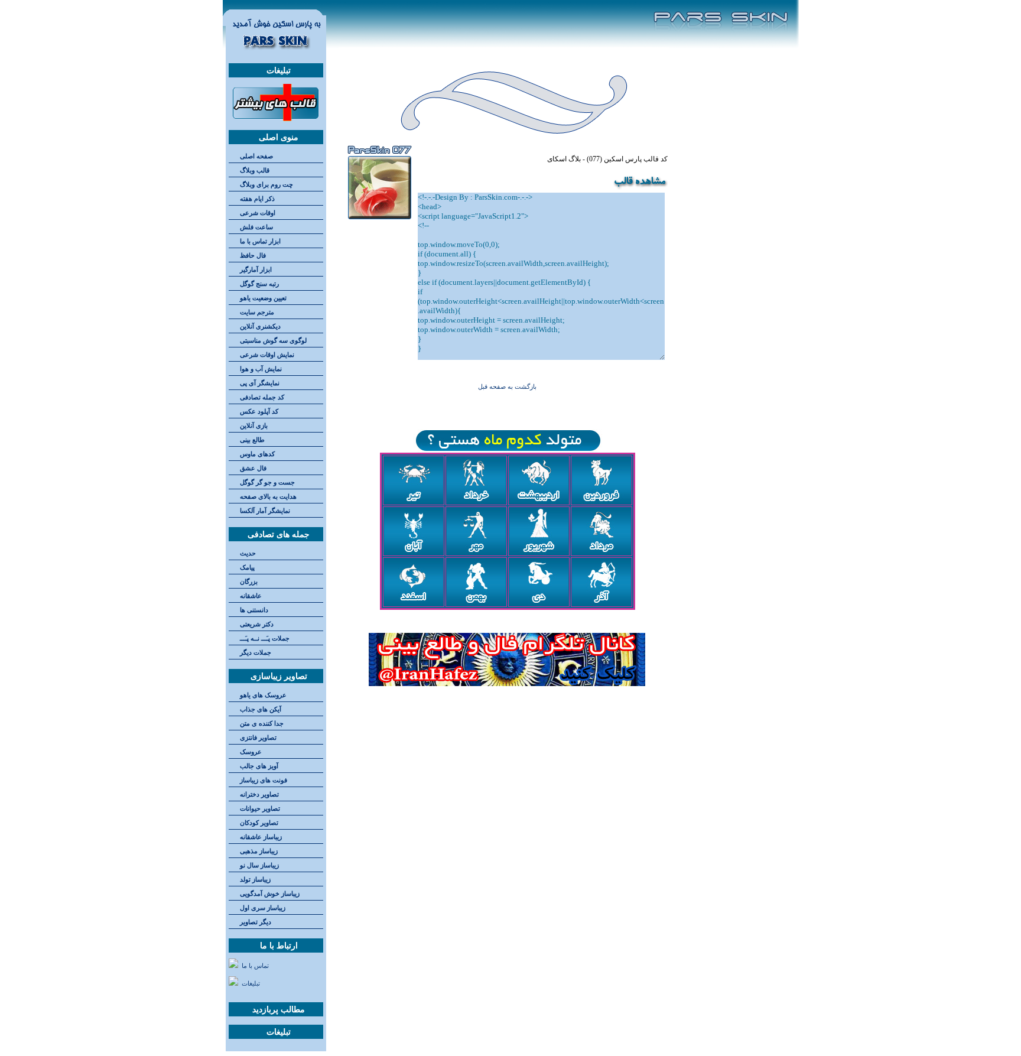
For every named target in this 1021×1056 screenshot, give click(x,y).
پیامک (247, 567)
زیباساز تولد (255, 879)
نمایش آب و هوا (261, 369)
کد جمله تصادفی (262, 397)
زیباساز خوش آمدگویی (270, 894)
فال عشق (253, 468)
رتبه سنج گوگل (259, 284)
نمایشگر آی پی (259, 383)
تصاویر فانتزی (258, 738)
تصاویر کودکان (259, 823)
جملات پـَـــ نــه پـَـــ (265, 638)
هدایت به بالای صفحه (268, 496)
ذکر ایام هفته (257, 199)
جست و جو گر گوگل (267, 482)
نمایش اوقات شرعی (267, 355)
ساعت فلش (256, 227)
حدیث (248, 553)
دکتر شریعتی (257, 624)
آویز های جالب (259, 766)
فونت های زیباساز (263, 780)
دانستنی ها (254, 610)
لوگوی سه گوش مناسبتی (273, 340)
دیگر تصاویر (255, 922)
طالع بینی (252, 440)
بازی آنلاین (254, 426)
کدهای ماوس (257, 454)
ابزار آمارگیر (256, 270)
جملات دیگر (255, 652)
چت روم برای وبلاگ (266, 184)
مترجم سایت (257, 312)
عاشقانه (251, 596)
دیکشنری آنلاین (260, 326)
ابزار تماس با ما (260, 241)
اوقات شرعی (257, 213)
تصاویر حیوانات (260, 808)
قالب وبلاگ (254, 170)
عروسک (251, 752)
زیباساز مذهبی (259, 851)
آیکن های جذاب (260, 709)
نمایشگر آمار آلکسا (265, 511)
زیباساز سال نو (259, 865)
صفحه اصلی (256, 156)
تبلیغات (251, 983)
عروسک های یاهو (263, 695)
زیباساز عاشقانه (261, 837)
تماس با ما (255, 966)
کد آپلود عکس (259, 411)
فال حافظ (253, 255)
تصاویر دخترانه (259, 794)
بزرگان (249, 582)
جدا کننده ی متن (262, 723)
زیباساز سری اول (262, 908)
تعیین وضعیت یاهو (263, 298)
